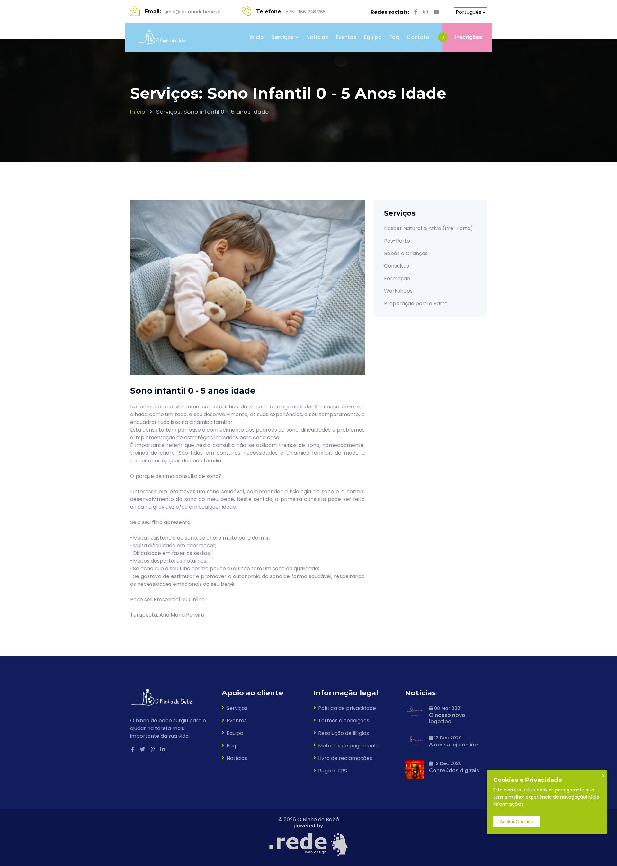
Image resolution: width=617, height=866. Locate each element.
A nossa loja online (453, 745)
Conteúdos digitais (454, 770)
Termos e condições (343, 720)
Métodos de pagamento (349, 745)
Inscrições (468, 37)
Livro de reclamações (345, 758)
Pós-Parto (397, 241)
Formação (397, 278)
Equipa (373, 37)
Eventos (346, 37)
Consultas (396, 266)
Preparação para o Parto (416, 303)
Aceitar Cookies (516, 821)
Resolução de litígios (343, 733)
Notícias (317, 37)
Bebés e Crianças (406, 253)
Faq (394, 37)
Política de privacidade (347, 708)
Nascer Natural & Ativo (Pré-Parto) (428, 228)
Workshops (398, 291)
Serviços (283, 37)
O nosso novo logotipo (447, 718)
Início (257, 37)
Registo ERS (332, 770)
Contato (418, 37)
